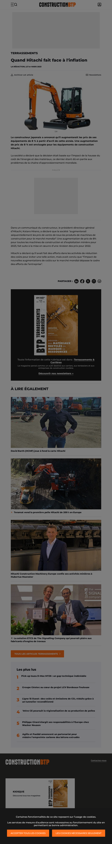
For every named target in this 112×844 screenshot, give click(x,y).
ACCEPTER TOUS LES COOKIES (28, 833)
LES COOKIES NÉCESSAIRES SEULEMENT (79, 833)
